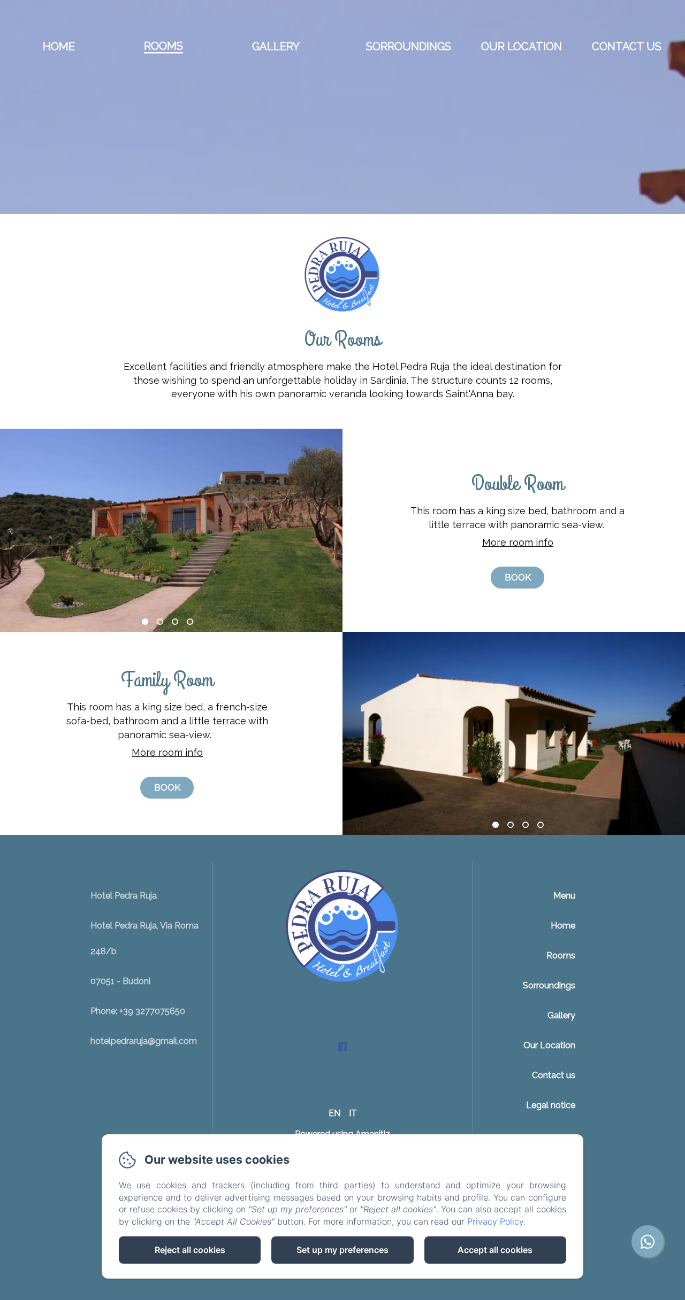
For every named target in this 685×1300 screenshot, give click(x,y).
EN (334, 1113)
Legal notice (550, 1105)
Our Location (521, 46)
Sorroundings (408, 46)
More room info (517, 542)
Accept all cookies (495, 1249)
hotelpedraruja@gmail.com (143, 1041)
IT (353, 1113)
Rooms (163, 46)
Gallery (276, 46)
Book (518, 577)
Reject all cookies (190, 1249)
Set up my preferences (342, 1249)
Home (59, 46)
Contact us (626, 46)
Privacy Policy (495, 1221)
